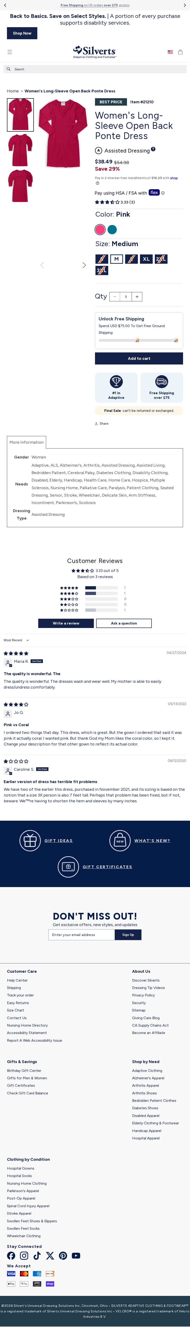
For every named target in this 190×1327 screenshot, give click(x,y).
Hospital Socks (19, 1176)
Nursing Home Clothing (27, 1183)
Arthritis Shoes (144, 1093)
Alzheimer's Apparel (148, 1078)
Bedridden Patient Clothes (154, 1100)
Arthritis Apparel (145, 1085)
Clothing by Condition (28, 1159)
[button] (10, 52)
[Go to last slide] (5, 5)
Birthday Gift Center (24, 1070)
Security (139, 1003)
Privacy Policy (143, 995)
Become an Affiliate (148, 1033)
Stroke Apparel (19, 1213)
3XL (102, 271)
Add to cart (139, 358)
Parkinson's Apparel (23, 1191)
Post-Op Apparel (21, 1198)
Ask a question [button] (124, 623)
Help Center (17, 980)
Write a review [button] (66, 623)
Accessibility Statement (27, 1033)
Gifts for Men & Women (27, 1078)
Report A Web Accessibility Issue (34, 1040)
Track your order (20, 995)
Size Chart (15, 1010)
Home (13, 91)
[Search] (8, 69)
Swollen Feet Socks (23, 1228)
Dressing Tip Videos (148, 987)
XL (146, 259)
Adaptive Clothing (147, 1070)
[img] (16, 653)
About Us (141, 971)
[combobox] (95, 69)
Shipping (14, 987)
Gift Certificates (21, 1085)
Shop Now (22, 33)
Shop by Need (145, 1061)
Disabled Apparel (145, 1115)
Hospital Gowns (20, 1168)
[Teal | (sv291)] (112, 229)
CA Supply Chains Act (150, 1025)
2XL (162, 260)
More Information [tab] (28, 442)
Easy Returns (18, 1003)
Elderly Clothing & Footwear (155, 1123)
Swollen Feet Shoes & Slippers (32, 1221)
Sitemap (139, 1010)
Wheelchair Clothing (24, 1236)
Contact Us (17, 1018)
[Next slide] (184, 5)
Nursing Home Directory (27, 1025)
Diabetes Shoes (145, 1108)
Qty (101, 296)
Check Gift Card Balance (27, 1093)
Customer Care (22, 971)
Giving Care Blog (146, 1018)
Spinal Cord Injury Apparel (28, 1206)
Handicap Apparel (146, 1131)
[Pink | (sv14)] (100, 229)
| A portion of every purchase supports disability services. (95, 19)
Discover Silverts (146, 980)
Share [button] (104, 424)
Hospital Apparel (146, 1138)
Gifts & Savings (22, 1061)
